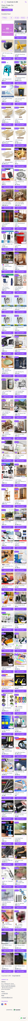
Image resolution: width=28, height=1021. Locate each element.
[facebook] (2, 1004)
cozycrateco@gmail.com (7, 997)
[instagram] (5, 1004)
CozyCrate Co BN (12, 2)
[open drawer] (2, 2)
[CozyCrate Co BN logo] (5, 2)
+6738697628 (4, 993)
